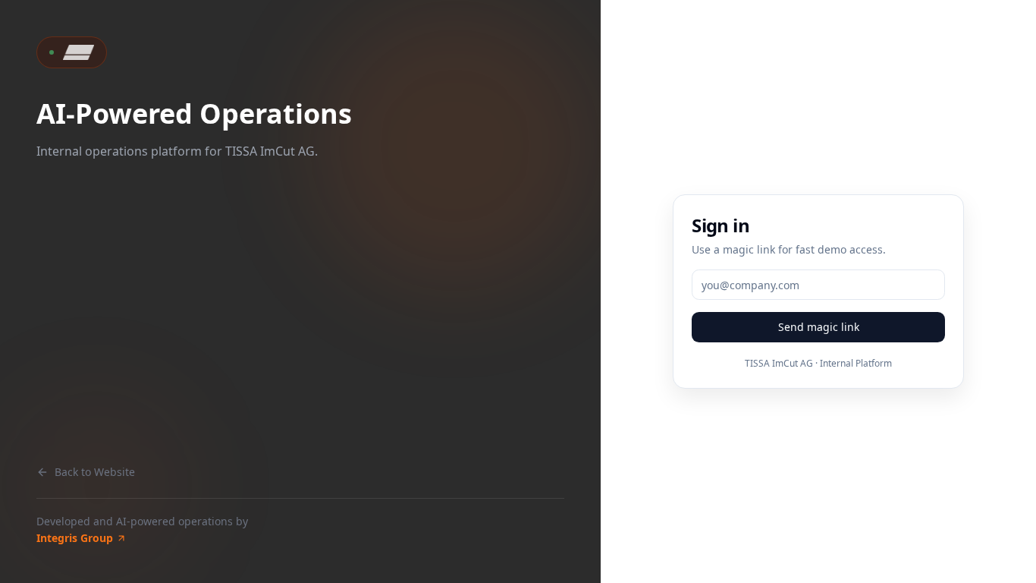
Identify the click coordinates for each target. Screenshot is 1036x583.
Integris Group (74, 538)
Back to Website (95, 472)
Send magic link (818, 327)
